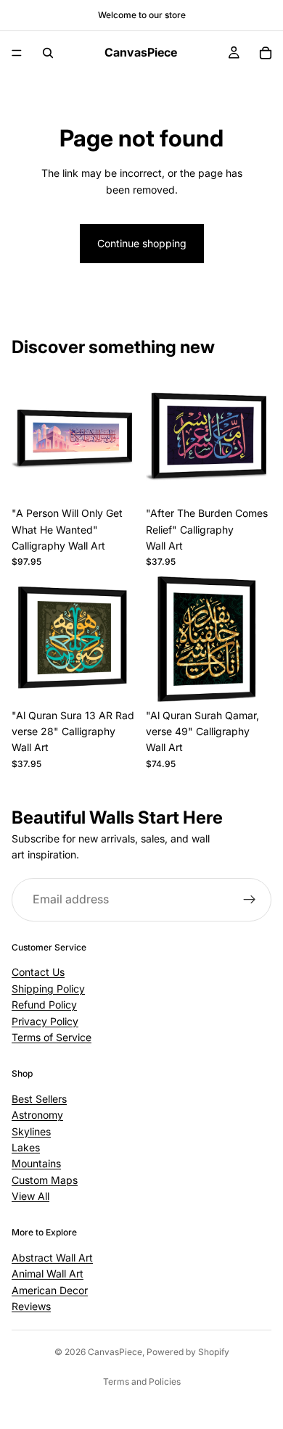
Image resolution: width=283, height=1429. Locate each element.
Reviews (31, 1306)
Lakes (26, 1147)
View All (30, 1196)
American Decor (50, 1289)
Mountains (36, 1163)
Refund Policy (44, 1004)
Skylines (31, 1130)
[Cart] (266, 53)
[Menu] (16, 53)
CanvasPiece (115, 1351)
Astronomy (37, 1115)
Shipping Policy (48, 988)
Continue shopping (141, 243)
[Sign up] (249, 900)
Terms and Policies (142, 1381)
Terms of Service (51, 1037)
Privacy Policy (45, 1020)
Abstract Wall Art (52, 1257)
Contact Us (38, 972)
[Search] (48, 53)
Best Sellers (39, 1099)
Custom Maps (45, 1179)
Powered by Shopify (188, 1351)
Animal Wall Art (47, 1273)
